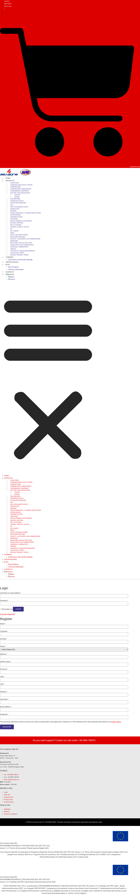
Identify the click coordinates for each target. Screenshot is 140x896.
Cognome (4, 631)
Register (7, 727)
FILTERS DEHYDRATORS (18, 203)
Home (6, 475)
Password (4, 600)
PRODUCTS (10, 180)
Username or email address (10, 593)
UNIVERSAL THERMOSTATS (19, 247)
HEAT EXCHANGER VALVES (19, 207)
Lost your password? (7, 614)
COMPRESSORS (15, 187)
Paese (3, 646)
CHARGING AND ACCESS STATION (21, 185)
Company (9, 257)
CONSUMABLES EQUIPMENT (19, 191)
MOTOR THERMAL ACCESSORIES (21, 221)
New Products (13, 267)
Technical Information (16, 269)
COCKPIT (17, 195)
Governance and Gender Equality (20, 259)
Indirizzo (3, 654)
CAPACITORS (14, 183)
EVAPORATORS (15, 199)
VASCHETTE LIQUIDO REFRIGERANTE (22, 251)
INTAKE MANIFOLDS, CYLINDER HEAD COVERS (25, 213)
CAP (2, 684)
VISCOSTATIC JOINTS (17, 253)
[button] (48, 377)
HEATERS (13, 211)
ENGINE (16, 197)
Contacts (8, 569)
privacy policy (116, 722)
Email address (5, 707)
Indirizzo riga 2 (5, 661)
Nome (2, 624)
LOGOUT (7, 1)
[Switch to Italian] (11, 277)
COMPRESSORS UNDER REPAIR (20, 189)
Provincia (4, 669)
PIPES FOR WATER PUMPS (19, 235)
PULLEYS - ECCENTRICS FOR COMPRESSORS (25, 239)
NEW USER (7, 4)
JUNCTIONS (14, 219)
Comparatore (135, 167)
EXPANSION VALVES (17, 201)
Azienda (3, 639)
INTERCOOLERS (15, 215)
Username (4, 699)
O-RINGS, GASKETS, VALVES (19, 227)
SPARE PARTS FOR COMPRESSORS (22, 245)
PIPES (12, 233)
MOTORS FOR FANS (16, 223)
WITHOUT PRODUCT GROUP (19, 255)
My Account (7, 6)
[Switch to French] (11, 279)
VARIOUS (13, 249)
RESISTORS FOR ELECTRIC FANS (21, 243)
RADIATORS (14, 241)
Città (2, 677)
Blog (8, 264)
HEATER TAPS (14, 209)
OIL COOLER (14, 231)
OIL (11, 229)
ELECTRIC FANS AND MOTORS (20, 193)
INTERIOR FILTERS (16, 217)
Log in (18, 609)
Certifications (12, 262)
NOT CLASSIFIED (15, 225)
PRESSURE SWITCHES (17, 237)
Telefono (3, 692)
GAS (11, 205)
